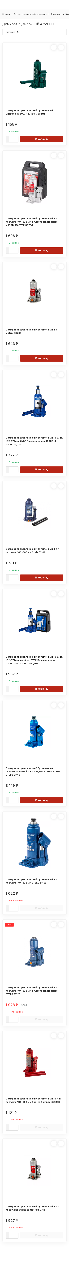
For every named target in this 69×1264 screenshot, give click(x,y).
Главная (6, 14)
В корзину (41, 139)
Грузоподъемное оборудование (30, 14)
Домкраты (56, 14)
